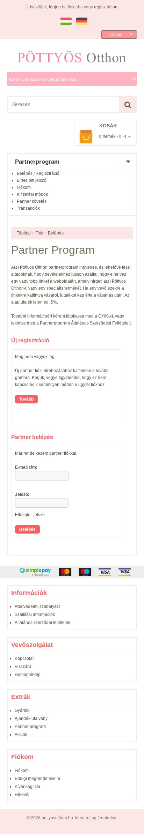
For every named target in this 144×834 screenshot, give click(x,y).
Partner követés (31, 201)
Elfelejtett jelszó (31, 180)
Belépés (25, 173)
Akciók (21, 734)
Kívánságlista (27, 786)
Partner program (30, 726)
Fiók (39, 233)
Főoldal (23, 233)
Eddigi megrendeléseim (37, 778)
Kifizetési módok (32, 194)
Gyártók (22, 710)
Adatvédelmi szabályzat (37, 606)
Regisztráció (47, 173)
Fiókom (24, 187)
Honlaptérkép (28, 674)
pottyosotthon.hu (57, 818)
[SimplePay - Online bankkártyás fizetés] (72, 572)
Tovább (26, 399)
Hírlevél (22, 794)
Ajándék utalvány (31, 718)
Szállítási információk (35, 614)
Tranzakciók (28, 208)
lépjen (55, 7)
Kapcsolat (24, 658)
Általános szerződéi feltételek (42, 622)
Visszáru (23, 666)
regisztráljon (105, 7)
